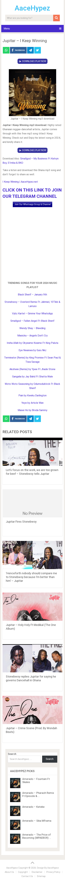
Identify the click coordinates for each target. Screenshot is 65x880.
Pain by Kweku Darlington (32, 395)
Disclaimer (37, 872)
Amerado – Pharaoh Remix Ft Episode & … (38, 794)
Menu (7, 28)
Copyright (23, 872)
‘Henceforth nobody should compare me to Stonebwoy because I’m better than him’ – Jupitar (31, 577)
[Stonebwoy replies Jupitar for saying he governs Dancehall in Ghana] (32, 658)
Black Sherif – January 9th (32, 294)
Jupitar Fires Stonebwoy (21, 521)
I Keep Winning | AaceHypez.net (20, 181)
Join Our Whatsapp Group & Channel (32, 204)
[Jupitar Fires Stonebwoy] (32, 503)
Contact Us (27, 876)
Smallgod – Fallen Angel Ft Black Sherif (32, 320)
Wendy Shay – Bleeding (32, 328)
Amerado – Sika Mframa (36, 820)
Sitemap (41, 876)
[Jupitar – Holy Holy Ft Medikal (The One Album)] (32, 607)
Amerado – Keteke (33, 806)
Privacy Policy (53, 872)
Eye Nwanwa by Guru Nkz (32, 350)
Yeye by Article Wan (32, 402)
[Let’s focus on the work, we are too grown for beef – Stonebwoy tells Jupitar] (32, 452)
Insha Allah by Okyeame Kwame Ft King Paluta (32, 342)
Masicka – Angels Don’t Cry (32, 335)
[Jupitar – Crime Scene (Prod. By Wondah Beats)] (32, 710)
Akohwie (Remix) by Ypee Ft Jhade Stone (32, 369)
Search (12, 753)
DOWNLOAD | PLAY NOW (34, 61)
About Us (9, 872)
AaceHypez (32, 8)
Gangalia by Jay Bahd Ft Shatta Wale (32, 376)
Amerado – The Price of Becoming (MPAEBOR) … (36, 836)
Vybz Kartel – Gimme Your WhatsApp (32, 313)
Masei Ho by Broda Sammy (32, 410)
